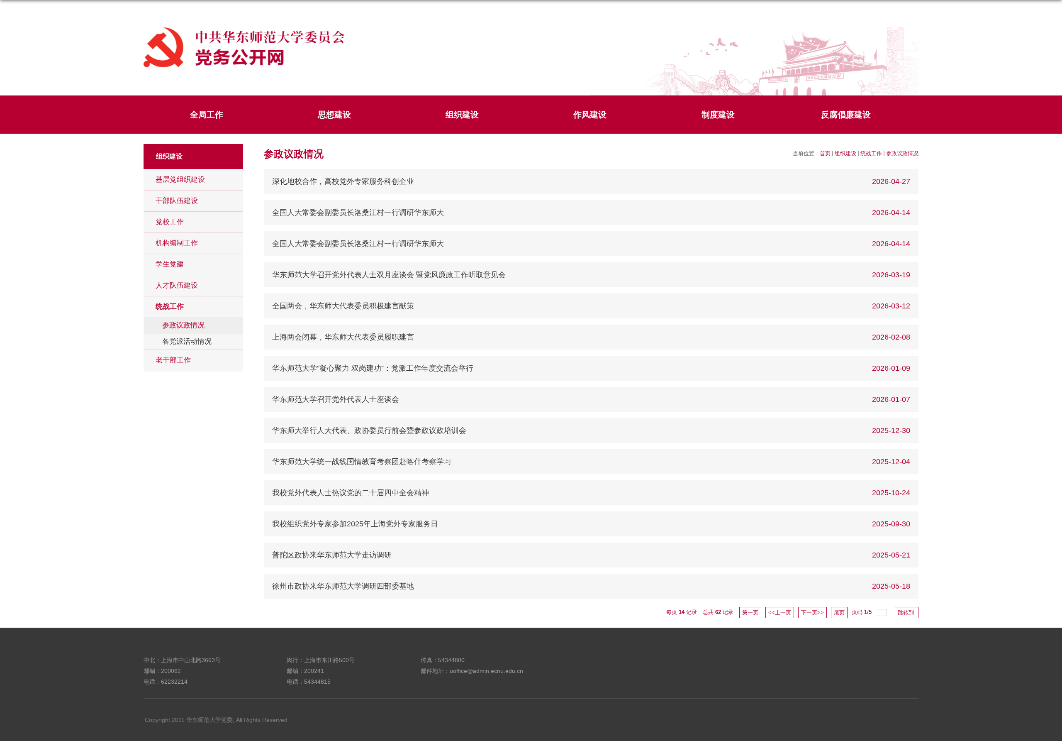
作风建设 (590, 114)
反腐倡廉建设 (846, 114)
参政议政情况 (902, 153)
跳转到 (907, 612)
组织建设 (462, 114)
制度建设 (718, 114)
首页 (825, 153)
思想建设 (334, 114)
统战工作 (871, 153)
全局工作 (206, 114)
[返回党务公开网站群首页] (244, 29)
